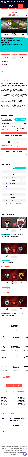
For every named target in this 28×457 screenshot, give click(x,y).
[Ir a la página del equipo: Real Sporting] (7, 180)
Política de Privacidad (10, 450)
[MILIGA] (26, 15)
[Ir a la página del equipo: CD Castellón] (7, 183)
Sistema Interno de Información (7, 448)
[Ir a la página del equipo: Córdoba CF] (7, 198)
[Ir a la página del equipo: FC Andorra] (7, 186)
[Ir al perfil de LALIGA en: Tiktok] (18, 440)
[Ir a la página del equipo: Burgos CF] (7, 200)
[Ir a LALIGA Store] (14, 12)
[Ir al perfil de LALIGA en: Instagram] (6, 440)
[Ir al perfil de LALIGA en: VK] (22, 440)
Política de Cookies (18, 450)
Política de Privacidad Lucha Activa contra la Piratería (14, 452)
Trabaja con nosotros (23, 446)
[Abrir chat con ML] (25, 454)
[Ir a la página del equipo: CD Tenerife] (7, 192)
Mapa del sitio (8, 446)
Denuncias (3, 446)
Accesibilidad (16, 448)
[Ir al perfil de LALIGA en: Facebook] (2, 440)
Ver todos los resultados (19, 158)
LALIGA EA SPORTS (7, 119)
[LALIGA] (11, 15)
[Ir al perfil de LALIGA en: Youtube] (26, 440)
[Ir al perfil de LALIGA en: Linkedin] (14, 440)
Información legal (23, 448)
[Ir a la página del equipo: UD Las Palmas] (7, 175)
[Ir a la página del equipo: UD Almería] (7, 189)
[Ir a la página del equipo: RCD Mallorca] (7, 195)
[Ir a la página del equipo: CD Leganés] (7, 178)
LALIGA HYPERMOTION (20, 119)
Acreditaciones (15, 446)
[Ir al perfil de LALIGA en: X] (10, 440)
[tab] (7, 119)
